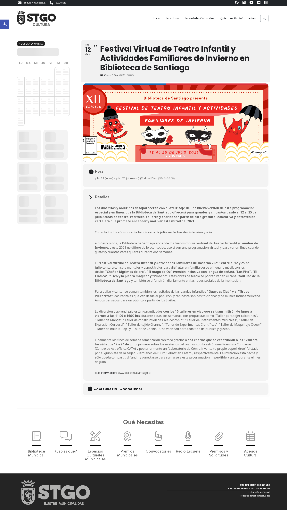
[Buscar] (264, 18)
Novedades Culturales (199, 18)
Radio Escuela (188, 451)
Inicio (156, 18)
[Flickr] (258, 3)
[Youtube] (251, 3)
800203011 (61, 2)
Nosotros (172, 18)
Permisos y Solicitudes (218, 453)
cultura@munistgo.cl (34, 2)
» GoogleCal (131, 389)
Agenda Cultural (251, 453)
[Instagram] (265, 3)
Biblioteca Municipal (36, 453)
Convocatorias (158, 451)
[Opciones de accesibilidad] (4, 24)
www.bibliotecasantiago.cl (134, 373)
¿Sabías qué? (66, 451)
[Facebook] (237, 3)
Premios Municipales (127, 453)
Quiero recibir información (238, 18)
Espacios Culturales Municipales (95, 455)
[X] (244, 3)
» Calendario (105, 389)
